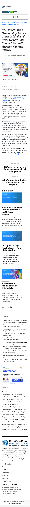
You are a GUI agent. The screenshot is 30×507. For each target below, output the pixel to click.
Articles (19, 392)
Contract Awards (20, 399)
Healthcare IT (5, 419)
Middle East (14, 424)
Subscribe (5, 478)
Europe (4, 22)
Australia (19, 394)
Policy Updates (19, 427)
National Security (13, 24)
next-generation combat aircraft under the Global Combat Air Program (13, 99)
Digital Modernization (8, 409)
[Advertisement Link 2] (12, 375)
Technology (18, 429)
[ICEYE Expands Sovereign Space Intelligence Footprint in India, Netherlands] (12, 236)
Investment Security (7, 422)
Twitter (10, 90)
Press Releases (6, 429)
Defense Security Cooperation (10, 404)
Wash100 (24, 429)
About (4, 470)
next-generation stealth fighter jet (15, 153)
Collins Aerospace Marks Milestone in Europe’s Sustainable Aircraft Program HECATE (15, 182)
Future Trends (5, 414)
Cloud (25, 397)
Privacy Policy (6, 481)
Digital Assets (16, 407)
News (3, 427)
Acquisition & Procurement (9, 392)
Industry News (14, 419)
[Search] (17, 17)
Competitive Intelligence (8, 399)
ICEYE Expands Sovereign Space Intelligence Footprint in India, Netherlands (11, 247)
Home (4, 467)
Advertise (5, 475)
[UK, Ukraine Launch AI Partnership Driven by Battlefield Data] (12, 274)
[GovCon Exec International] (6, 7)
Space (12, 429)
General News (14, 22)
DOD (15, 409)
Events (24, 409)
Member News (6, 424)
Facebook (4, 90)
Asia (15, 394)
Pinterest (15, 90)
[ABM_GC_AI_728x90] (10, 11)
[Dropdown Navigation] (13, 17)
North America (10, 427)
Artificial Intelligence (7, 394)
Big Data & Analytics (7, 397)
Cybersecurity (5, 402)
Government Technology (19, 417)
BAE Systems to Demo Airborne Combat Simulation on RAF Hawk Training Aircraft (15, 169)
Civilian (21, 397)
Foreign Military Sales (21, 412)
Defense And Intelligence (17, 402)
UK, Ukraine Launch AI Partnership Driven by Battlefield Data (9, 285)
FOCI (8, 22)
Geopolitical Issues (7, 417)
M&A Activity (17, 422)
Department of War (7, 407)
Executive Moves (6, 412)
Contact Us (5, 472)
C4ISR (16, 397)
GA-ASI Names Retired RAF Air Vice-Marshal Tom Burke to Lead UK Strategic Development (12, 211)
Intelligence (22, 419)
